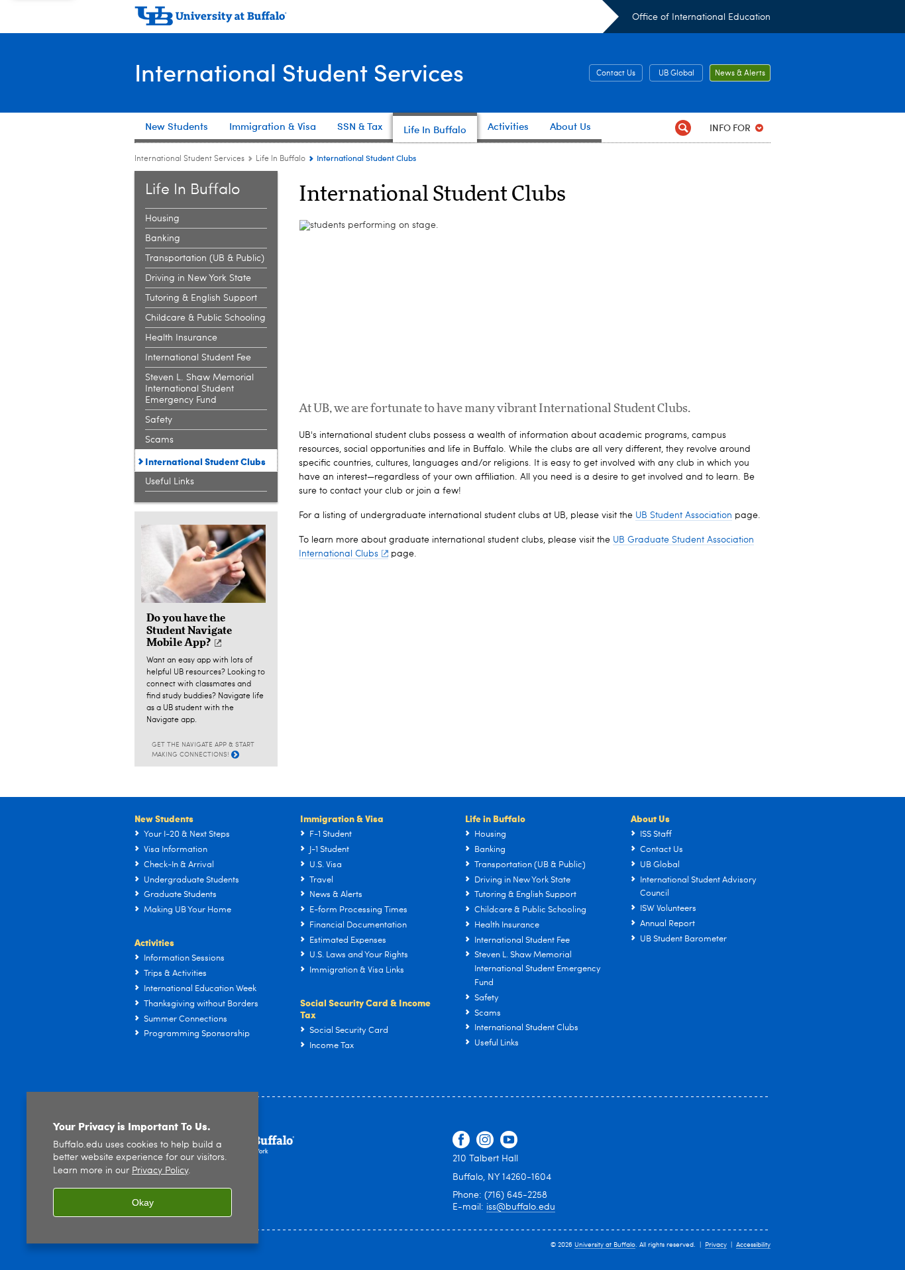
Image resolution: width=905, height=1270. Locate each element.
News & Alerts (740, 74)
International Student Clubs (205, 461)
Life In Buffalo (280, 159)
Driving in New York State (198, 278)
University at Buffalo (604, 1245)
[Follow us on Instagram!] (485, 1140)
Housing (162, 218)
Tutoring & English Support (201, 298)
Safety (158, 420)
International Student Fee (198, 357)
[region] (142, 1168)
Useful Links (169, 481)
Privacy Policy (160, 1171)
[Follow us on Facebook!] (461, 1140)
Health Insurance (181, 338)
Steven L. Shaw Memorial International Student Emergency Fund (199, 389)
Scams (159, 440)
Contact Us (615, 74)
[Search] (683, 127)
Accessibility (753, 1245)
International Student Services (299, 72)
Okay (143, 1202)
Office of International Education (701, 17)
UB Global (676, 74)
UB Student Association (683, 515)
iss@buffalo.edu (520, 1207)
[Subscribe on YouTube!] (508, 1140)
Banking (162, 238)
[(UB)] (376, 18)
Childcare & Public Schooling (205, 318)
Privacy (716, 1245)
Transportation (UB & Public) (204, 258)
